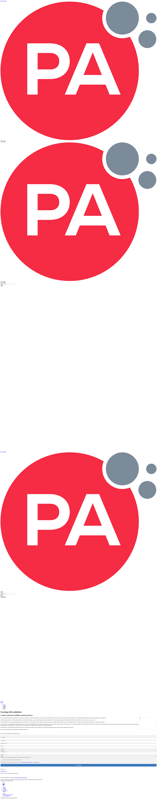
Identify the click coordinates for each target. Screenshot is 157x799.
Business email (3, 743)
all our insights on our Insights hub (20, 777)
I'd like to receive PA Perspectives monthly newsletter (11, 759)
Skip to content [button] (3, 1)
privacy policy (36, 762)
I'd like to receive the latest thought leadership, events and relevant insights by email (15, 757)
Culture (1, 702)
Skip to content (3, 451)
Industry (2, 748)
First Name (2, 737)
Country (2, 754)
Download (78, 765)
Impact (1, 701)
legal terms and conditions (26, 762)
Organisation (3, 751)
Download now (3, 771)
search (1, 283)
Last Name (2, 740)
